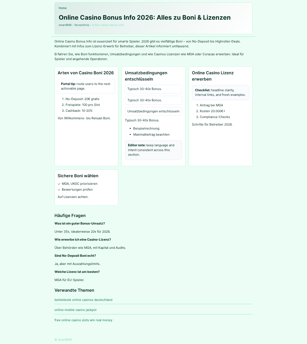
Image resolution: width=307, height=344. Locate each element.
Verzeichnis (81, 25)
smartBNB (65, 25)
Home (63, 8)
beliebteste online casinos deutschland (83, 300)
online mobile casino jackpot (75, 310)
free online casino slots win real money (83, 320)
